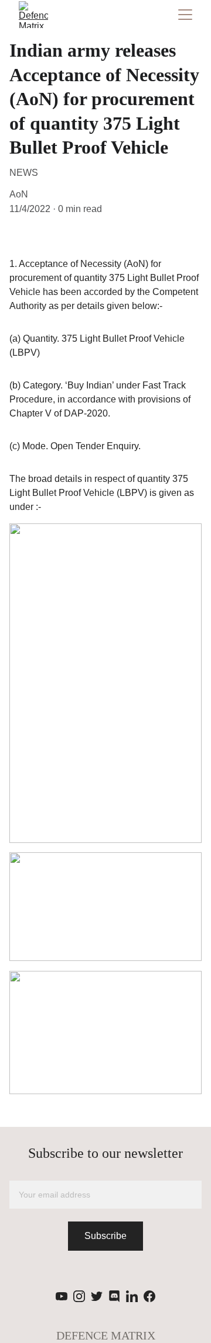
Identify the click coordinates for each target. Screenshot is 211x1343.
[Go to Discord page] (114, 1296)
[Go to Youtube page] (61, 1296)
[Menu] (185, 14)
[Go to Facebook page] (149, 1296)
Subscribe (105, 1236)
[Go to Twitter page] (97, 1296)
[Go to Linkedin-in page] (132, 1296)
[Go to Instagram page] (79, 1296)
